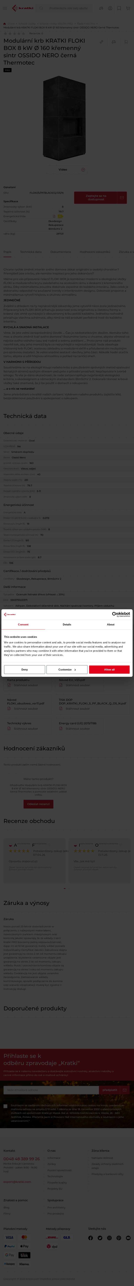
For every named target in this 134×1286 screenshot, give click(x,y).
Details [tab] (67, 624)
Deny (24, 669)
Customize (65, 669)
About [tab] (111, 624)
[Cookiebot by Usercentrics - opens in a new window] (114, 614)
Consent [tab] (23, 624)
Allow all (109, 669)
